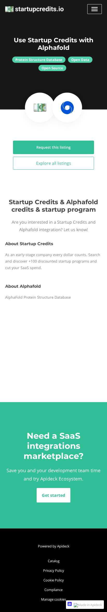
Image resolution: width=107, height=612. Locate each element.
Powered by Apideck (53, 546)
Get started (53, 495)
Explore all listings (53, 163)
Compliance (53, 589)
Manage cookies (53, 599)
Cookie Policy (53, 580)
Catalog (53, 561)
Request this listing (53, 147)
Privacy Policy (53, 570)
